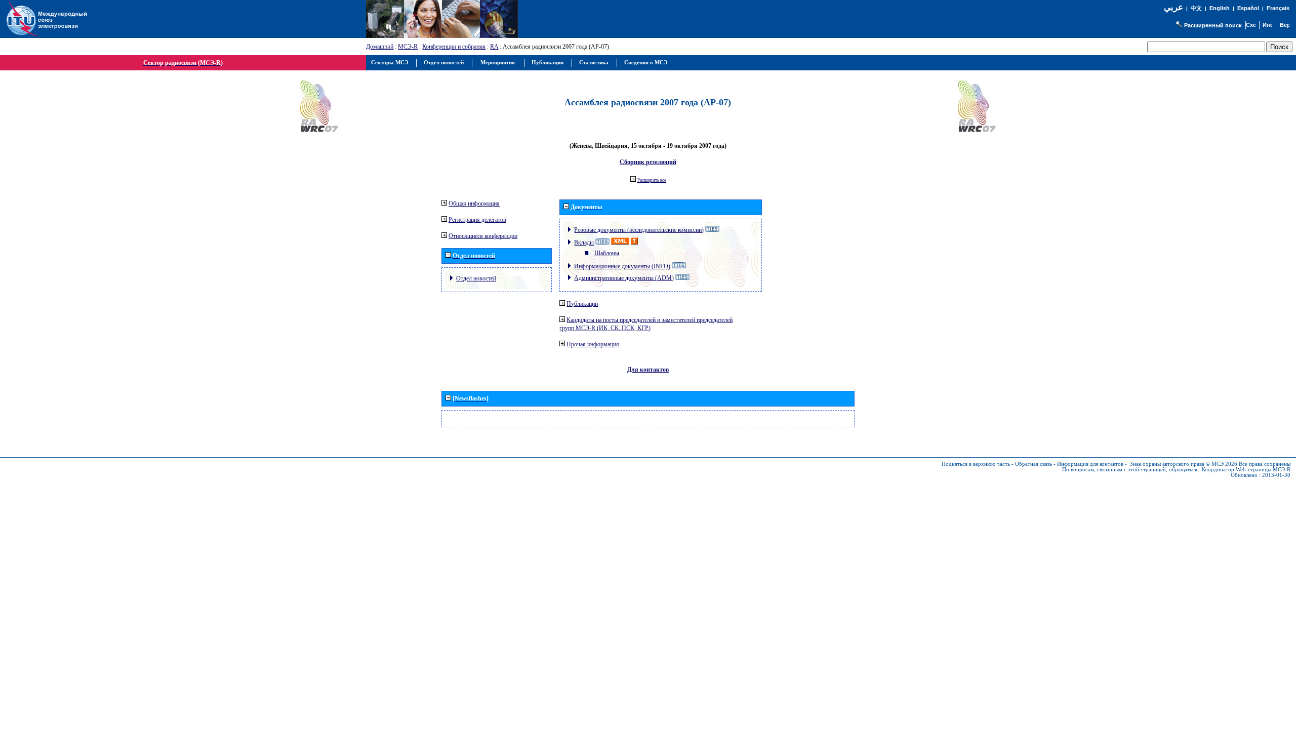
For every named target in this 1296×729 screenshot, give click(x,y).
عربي (1173, 7)
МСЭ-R (408, 46)
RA (494, 46)
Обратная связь (1033, 464)
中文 (1196, 8)
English (1219, 8)
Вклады (584, 242)
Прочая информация (592, 344)
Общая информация (474, 203)
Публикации (582, 303)
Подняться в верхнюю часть (976, 464)
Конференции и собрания (453, 46)
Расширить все (651, 180)
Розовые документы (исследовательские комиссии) (639, 229)
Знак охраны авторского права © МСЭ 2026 (1183, 464)
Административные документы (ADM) (624, 277)
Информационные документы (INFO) (622, 266)
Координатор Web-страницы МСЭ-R (1246, 469)
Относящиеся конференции (483, 235)
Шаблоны (606, 253)
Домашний (379, 46)
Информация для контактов (1090, 464)
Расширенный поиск (1213, 25)
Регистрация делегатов (477, 219)
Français (1278, 8)
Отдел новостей (476, 278)
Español (1248, 8)
